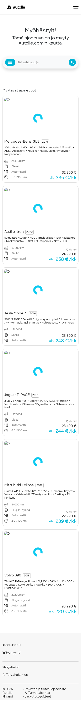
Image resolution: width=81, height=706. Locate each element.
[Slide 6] (49, 132)
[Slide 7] (53, 132)
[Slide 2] (31, 132)
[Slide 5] (44, 132)
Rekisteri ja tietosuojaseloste (44, 689)
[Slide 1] (27, 132)
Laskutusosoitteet (37, 696)
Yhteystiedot (10, 667)
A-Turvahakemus (15, 675)
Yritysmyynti (11, 652)
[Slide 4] (40, 132)
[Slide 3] (36, 132)
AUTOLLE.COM (11, 645)
